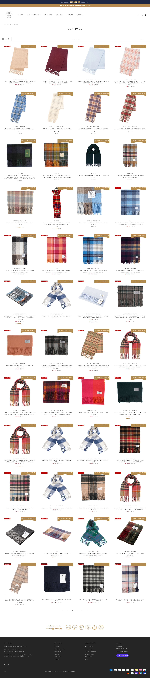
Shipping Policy (89, 654)
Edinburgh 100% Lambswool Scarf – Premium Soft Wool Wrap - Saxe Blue (93, 82)
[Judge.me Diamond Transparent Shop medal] (74, 627)
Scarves (15, 24)
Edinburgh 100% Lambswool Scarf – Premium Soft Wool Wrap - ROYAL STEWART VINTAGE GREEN (93, 367)
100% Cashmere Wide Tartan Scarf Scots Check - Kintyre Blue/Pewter (93, 271)
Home (5, 24)
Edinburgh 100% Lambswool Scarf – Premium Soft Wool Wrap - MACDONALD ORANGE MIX (56, 413)
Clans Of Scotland (93, 551)
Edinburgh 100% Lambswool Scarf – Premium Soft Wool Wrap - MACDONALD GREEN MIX (130, 508)
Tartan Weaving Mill (20, 268)
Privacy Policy (89, 646)
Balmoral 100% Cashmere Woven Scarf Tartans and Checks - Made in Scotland (56, 176)
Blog (86, 659)
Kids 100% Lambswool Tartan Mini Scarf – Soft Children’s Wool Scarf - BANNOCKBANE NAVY (93, 130)
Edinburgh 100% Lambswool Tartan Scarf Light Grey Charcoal (20, 554)
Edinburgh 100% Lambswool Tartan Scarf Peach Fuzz (20, 366)
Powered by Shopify (68, 671)
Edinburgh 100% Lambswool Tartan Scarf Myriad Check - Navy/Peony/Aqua (130, 600)
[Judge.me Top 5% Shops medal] (94, 627)
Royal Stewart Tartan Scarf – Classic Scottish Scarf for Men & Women (56, 223)
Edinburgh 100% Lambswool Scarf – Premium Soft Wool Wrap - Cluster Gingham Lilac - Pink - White (130, 83)
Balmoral (56, 173)
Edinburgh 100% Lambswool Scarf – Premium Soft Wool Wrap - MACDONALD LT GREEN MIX (20, 413)
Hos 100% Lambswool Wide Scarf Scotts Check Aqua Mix (57, 554)
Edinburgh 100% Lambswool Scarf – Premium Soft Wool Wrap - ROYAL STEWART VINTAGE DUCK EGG (56, 367)
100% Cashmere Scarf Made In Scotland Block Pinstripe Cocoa (20, 271)
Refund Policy (89, 656)
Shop (10, 24)
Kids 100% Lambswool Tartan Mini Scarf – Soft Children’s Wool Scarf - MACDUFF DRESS (130, 129)
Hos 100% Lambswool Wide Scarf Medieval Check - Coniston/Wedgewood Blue (130, 223)
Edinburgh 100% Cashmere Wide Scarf (19, 222)
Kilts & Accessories (33, 14)
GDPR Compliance (90, 651)
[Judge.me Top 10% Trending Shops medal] (101, 627)
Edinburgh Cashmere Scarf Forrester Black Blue (93, 461)
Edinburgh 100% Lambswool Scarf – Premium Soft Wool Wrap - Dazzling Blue (130, 366)
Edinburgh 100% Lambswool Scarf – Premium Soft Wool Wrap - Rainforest (130, 413)
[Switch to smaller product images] (5, 39)
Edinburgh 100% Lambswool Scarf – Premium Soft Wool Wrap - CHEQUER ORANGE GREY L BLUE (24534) (20, 318)
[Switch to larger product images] (3, 39)
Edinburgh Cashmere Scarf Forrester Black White (93, 508)
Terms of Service (89, 649)
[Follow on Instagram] (8, 665)
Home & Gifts (48, 14)
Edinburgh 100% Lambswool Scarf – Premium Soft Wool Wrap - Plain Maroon (56, 82)
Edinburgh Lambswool (19, 79)
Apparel (21, 14)
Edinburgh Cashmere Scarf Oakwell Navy (57, 316)
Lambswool (70, 14)
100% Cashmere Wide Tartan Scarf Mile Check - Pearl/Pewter (20, 508)
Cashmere (59, 14)
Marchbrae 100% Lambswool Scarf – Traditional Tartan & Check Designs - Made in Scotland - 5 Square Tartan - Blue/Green (19, 177)
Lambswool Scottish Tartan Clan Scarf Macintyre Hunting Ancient (93, 554)
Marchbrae (19, 173)
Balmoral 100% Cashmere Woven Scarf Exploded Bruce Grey (130, 176)
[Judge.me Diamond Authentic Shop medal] (68, 627)
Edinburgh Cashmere (20, 220)
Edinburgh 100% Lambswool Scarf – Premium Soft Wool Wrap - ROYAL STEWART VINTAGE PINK (130, 318)
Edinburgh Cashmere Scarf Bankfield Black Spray (56, 461)
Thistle (56, 220)
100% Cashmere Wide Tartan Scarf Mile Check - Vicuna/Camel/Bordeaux (130, 461)
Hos (130, 220)
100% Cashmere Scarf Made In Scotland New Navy (56, 600)
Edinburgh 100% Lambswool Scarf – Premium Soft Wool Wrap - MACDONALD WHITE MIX (20, 461)
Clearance (80, 14)
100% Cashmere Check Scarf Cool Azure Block (93, 223)
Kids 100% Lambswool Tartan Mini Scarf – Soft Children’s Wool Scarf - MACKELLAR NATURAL (19, 601)
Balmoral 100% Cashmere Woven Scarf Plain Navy (93, 176)
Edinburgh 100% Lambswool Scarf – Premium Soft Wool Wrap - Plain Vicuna (20, 82)
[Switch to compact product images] (8, 39)
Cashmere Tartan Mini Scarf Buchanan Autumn (130, 554)
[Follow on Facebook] (4, 665)
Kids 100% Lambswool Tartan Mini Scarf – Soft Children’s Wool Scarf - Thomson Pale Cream (56, 130)
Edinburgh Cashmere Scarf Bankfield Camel (56, 508)
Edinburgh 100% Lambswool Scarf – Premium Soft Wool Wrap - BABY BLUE (93, 317)
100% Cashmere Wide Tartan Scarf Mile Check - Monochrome (93, 600)
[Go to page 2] (86, 610)
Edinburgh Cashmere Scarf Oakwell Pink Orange (93, 413)
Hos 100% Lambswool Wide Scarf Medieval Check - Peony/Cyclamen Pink (56, 271)
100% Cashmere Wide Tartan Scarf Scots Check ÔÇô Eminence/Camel (130, 271)
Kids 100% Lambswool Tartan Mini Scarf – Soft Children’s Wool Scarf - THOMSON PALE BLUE (19, 130)
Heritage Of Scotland (93, 220)
